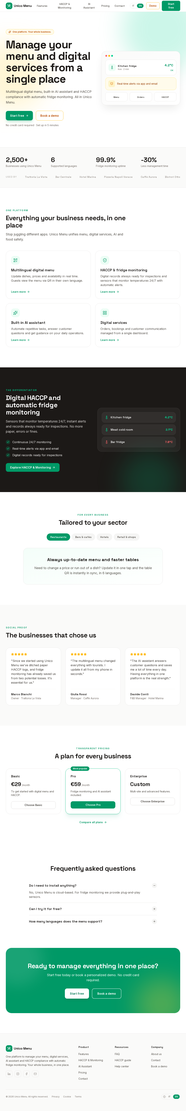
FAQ (117, 1054)
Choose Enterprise (153, 801)
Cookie (67, 1096)
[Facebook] (26, 1074)
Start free (171, 5)
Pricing (105, 5)
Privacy (56, 1096)
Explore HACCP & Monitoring (30, 467)
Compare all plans (91, 822)
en (140, 5)
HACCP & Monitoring (64, 5)
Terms (78, 1096)
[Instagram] (18, 1074)
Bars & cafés (83, 537)
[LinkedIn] (9, 1074)
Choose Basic (33, 805)
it (133, 5)
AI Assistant (89, 5)
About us (156, 1054)
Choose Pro (93, 804)
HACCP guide (123, 1060)
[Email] (35, 1074)
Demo (153, 5)
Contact (120, 5)
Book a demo (49, 115)
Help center (122, 1066)
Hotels (104, 537)
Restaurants (58, 537)
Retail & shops (126, 537)
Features (42, 5)
